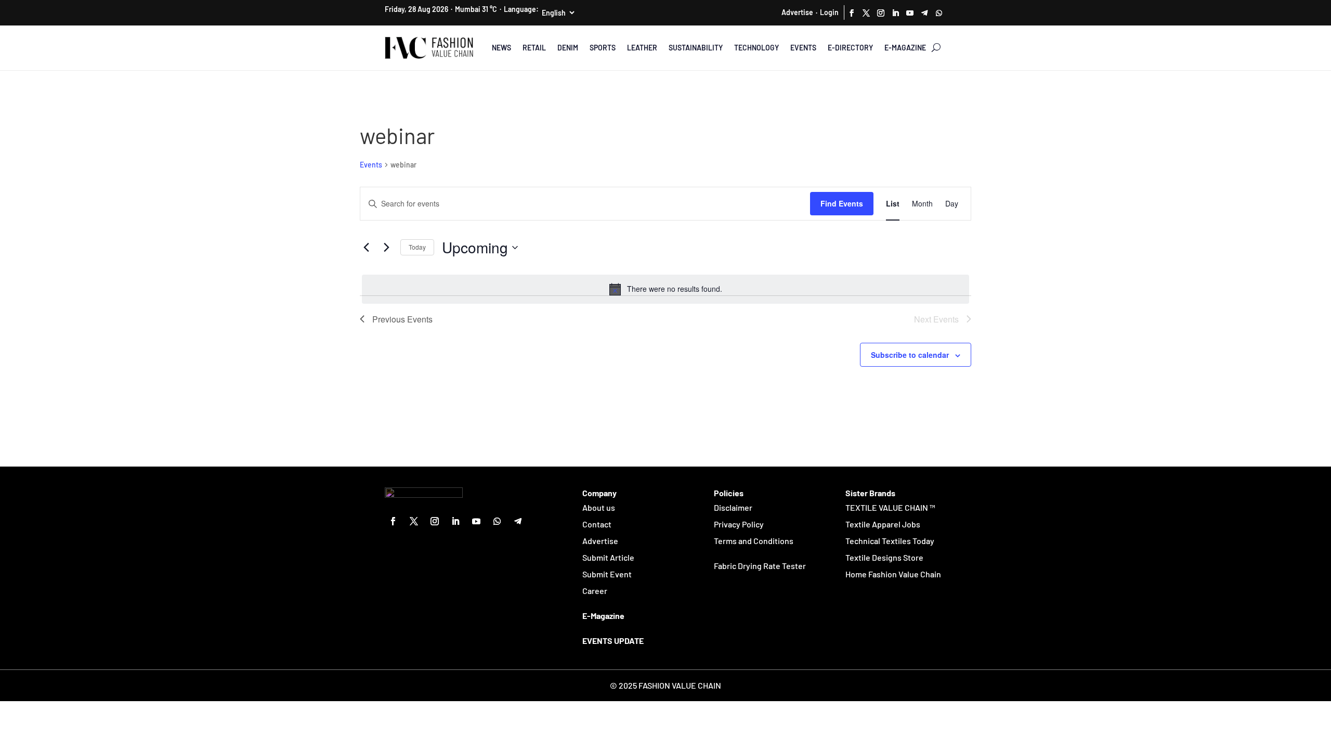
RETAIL (534, 47)
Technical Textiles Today (889, 541)
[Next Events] (386, 247)
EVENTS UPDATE (613, 640)
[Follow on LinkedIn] (895, 13)
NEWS (501, 47)
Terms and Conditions (753, 541)
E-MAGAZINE (905, 47)
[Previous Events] (366, 247)
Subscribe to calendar (910, 355)
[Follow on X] (866, 13)
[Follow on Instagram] (880, 13)
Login (829, 12)
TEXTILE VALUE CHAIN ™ (890, 507)
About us (598, 507)
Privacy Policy (739, 524)
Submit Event (607, 574)
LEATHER (642, 47)
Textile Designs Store (884, 557)
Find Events (841, 203)
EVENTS (803, 47)
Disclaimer (733, 507)
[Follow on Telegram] (924, 13)
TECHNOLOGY (756, 47)
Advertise (797, 12)
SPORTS (603, 47)
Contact (596, 524)
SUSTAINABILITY (696, 47)
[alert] (665, 289)
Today (417, 246)
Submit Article (608, 557)
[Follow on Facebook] (851, 13)
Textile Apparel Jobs (882, 524)
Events (371, 164)
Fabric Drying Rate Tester (760, 566)
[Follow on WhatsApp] (939, 13)
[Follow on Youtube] (910, 13)
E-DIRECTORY (850, 47)
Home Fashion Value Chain (893, 574)
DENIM (567, 47)
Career (594, 591)
